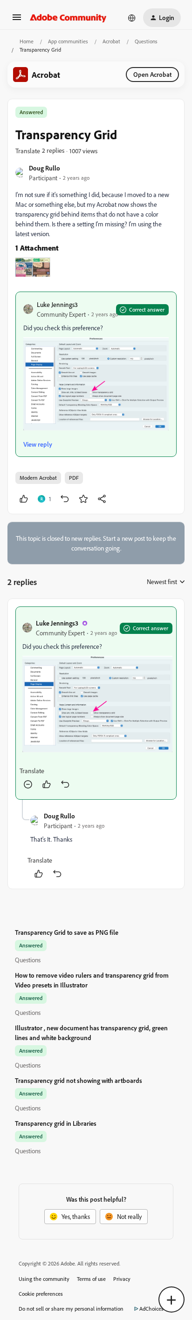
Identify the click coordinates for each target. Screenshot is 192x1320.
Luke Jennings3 (57, 304)
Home (27, 41)
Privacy (121, 1278)
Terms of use (91, 1278)
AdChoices (151, 1308)
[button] (16, 20)
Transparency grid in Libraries (55, 1123)
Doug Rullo (44, 168)
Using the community (44, 1278)
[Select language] (131, 17)
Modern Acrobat (38, 477)
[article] (96, 703)
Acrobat (111, 41)
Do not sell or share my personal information (71, 1308)
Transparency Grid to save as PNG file (66, 932)
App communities (68, 41)
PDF (74, 477)
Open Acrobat (152, 74)
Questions (146, 41)
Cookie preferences (41, 1293)
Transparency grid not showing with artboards (78, 1080)
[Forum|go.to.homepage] (68, 17)
